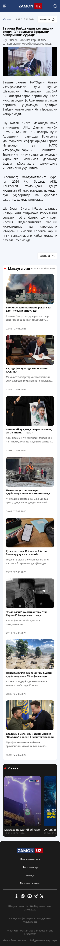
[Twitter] (42, 896)
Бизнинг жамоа (30, 883)
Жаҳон (7, 19)
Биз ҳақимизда (30, 859)
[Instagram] (23, 896)
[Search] (55, 6)
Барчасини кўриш (41, 268)
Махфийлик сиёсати (14, 940)
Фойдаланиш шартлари (43, 940)
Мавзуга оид (19, 268)
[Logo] (30, 6)
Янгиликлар (30, 867)
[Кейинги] (53, 768)
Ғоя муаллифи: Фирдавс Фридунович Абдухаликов (30, 920)
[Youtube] (30, 896)
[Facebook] (17, 896)
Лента (13, 768)
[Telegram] (36, 896)
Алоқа (30, 875)
